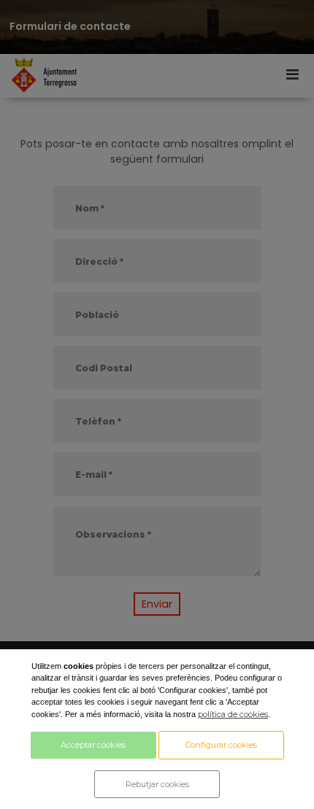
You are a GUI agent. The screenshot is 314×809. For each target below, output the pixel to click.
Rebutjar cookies (157, 784)
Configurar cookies (221, 745)
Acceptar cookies (93, 745)
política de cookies (233, 714)
